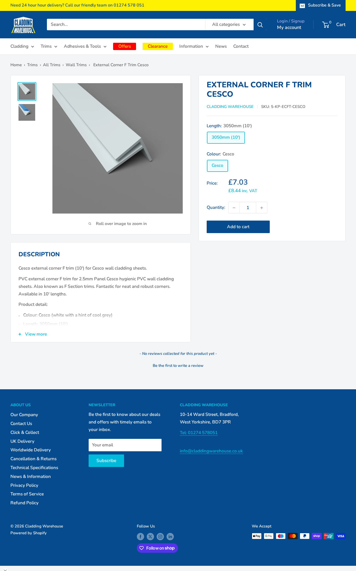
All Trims (51, 65)
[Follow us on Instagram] (160, 536)
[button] (178, 365)
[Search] (260, 24)
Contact (241, 46)
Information (191, 46)
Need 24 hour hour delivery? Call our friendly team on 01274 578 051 (77, 5)
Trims (46, 46)
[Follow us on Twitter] (150, 536)
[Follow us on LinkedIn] (170, 536)
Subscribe (106, 461)
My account (289, 27)
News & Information (30, 476)
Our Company (24, 415)
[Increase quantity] (261, 207)
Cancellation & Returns (33, 459)
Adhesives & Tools (82, 46)
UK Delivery (22, 441)
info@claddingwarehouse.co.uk (211, 451)
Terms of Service (27, 494)
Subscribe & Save (324, 5)
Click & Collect (24, 432)
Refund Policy (24, 503)
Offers (124, 46)
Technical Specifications (34, 468)
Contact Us (21, 424)
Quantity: (216, 207)
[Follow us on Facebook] (140, 536)
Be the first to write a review (178, 365)
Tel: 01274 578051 (199, 433)
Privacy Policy (24, 485)
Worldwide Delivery (30, 450)
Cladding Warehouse (230, 106)
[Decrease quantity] (234, 207)
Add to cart (238, 227)
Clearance (158, 46)
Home (16, 65)
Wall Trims (76, 65)
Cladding (19, 46)
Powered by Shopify (28, 533)
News (221, 46)
